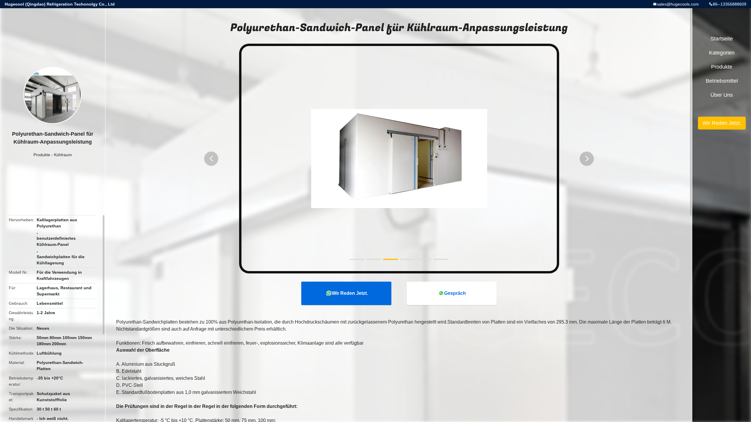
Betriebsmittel (722, 81)
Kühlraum (63, 154)
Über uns (722, 95)
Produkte (41, 154)
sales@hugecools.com (678, 4)
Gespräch (455, 293)
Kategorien (722, 53)
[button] (211, 159)
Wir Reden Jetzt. (350, 293)
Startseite (722, 39)
